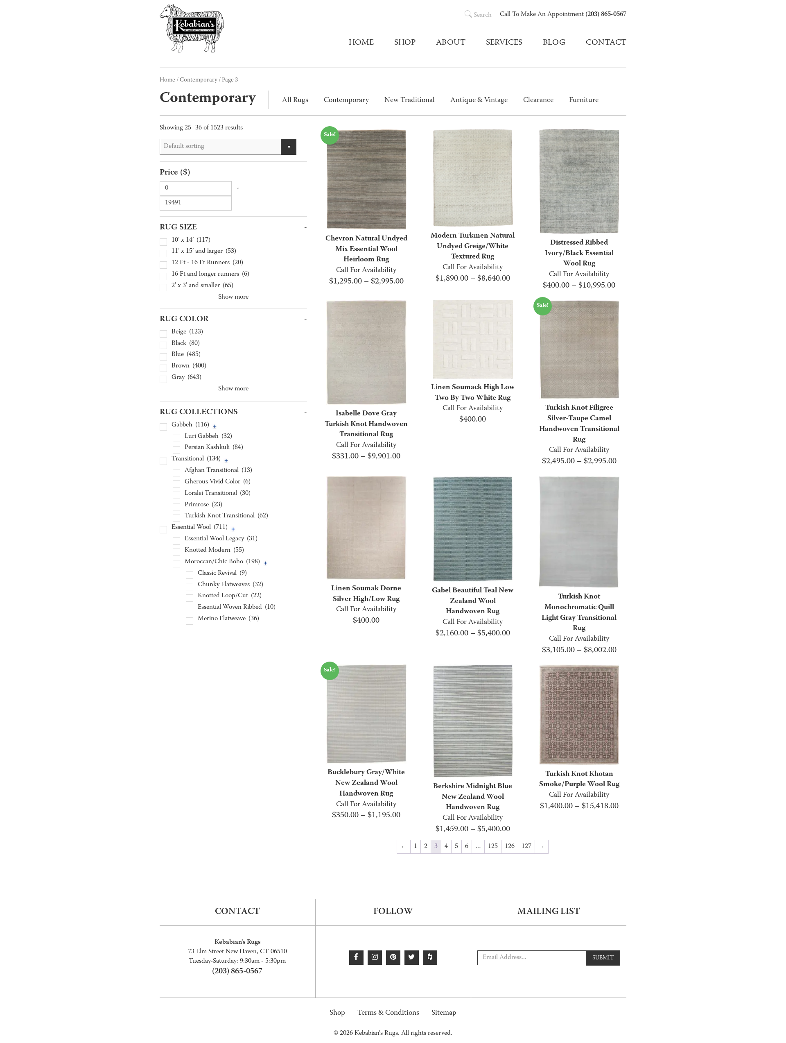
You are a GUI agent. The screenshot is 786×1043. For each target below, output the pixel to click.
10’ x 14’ (191, 240)
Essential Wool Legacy (221, 539)
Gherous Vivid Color (218, 482)
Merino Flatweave (228, 619)
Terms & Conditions (388, 1013)
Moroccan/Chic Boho (222, 562)
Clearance (538, 100)
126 (510, 847)
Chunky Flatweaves (230, 585)
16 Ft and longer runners (210, 274)
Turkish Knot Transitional (226, 516)
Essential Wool (200, 528)
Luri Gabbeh (208, 437)
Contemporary (198, 80)
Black (186, 344)
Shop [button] (405, 43)
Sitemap (443, 1013)
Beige (187, 332)
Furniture (584, 100)
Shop (337, 1013)
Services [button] (504, 43)
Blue (186, 355)
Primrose (203, 505)
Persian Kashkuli (214, 448)
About (450, 43)
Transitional (196, 459)
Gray (186, 378)
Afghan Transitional (218, 471)
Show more (233, 297)
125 (493, 847)
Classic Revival (222, 573)
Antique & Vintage (479, 100)
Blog (554, 43)
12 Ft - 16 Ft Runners (207, 263)
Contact (606, 43)
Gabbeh (190, 425)
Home (361, 43)
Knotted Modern (214, 551)
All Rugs (295, 100)
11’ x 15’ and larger (204, 251)
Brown (189, 366)
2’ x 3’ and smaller (202, 286)
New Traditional (409, 100)
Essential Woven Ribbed (237, 607)
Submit (603, 958)
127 (526, 847)
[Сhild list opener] (214, 426)
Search (483, 15)
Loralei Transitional (218, 494)
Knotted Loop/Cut (230, 596)
